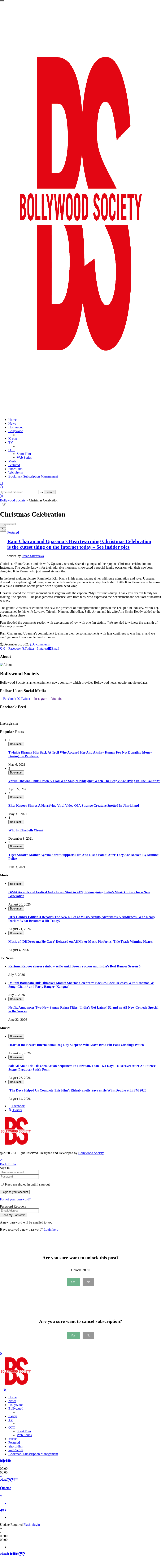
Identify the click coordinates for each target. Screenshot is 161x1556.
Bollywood (15, 431)
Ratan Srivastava (33, 556)
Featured (14, 465)
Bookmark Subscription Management (33, 476)
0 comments (42, 644)
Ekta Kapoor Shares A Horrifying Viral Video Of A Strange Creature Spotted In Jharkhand (73, 805)
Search (49, 492)
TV (10, 442)
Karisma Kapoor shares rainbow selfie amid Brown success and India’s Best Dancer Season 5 (74, 966)
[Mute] (2, 1510)
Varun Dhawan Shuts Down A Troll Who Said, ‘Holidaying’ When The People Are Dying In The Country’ (84, 781)
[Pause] (7, 1461)
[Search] (1, 487)
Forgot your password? (15, 1199)
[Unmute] (5, 1510)
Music (12, 461)
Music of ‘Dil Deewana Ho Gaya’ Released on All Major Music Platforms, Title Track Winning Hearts (80, 941)
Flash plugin (31, 1524)
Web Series (24, 457)
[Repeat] (8, 1480)
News (12, 423)
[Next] (10, 1461)
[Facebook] (1, 1390)
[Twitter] (5, 1390)
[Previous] (1, 1461)
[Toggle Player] (1, 1476)
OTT (11, 450)
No (88, 1282)
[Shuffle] (1, 1480)
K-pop (12, 438)
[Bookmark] (1, 483)
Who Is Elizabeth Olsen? (25, 830)
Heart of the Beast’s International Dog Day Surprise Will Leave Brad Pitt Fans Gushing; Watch (76, 1045)
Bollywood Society (13, 500)
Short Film (24, 453)
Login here (51, 1229)
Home (12, 419)
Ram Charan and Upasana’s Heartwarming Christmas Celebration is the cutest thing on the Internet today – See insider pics (79, 544)
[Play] (4, 1461)
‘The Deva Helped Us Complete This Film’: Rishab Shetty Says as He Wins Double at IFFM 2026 (77, 1090)
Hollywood (15, 427)
